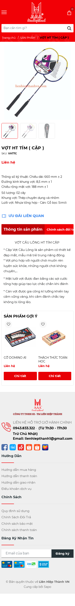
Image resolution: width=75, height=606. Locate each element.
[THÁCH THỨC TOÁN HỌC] (54, 337)
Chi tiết (20, 376)
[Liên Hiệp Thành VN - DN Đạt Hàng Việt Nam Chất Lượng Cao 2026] (36, 12)
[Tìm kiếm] (69, 28)
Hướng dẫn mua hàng (18, 470)
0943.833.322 (24, 428)
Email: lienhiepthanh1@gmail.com (42, 439)
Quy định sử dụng (15, 511)
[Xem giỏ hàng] (63, 12)
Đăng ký (62, 553)
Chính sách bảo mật (17, 524)
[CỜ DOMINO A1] (20, 337)
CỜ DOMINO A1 (15, 358)
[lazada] (45, 447)
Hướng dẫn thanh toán (19, 476)
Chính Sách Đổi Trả (16, 517)
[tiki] (13, 447)
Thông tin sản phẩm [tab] (23, 229)
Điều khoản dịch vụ (16, 489)
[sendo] (21, 447)
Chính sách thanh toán (19, 530)
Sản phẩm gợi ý (20, 316)
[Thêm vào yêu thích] (8, 324)
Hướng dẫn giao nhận (18, 482)
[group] (37, 82)
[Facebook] (4, 447)
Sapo (47, 587)
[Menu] (9, 12)
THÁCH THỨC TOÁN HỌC (52, 359)
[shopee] (29, 447)
